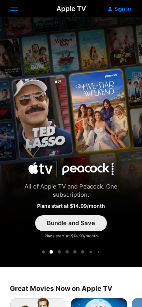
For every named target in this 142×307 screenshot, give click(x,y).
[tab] (43, 252)
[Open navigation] (18, 8)
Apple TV (71, 9)
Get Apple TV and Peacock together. (71, 143)
